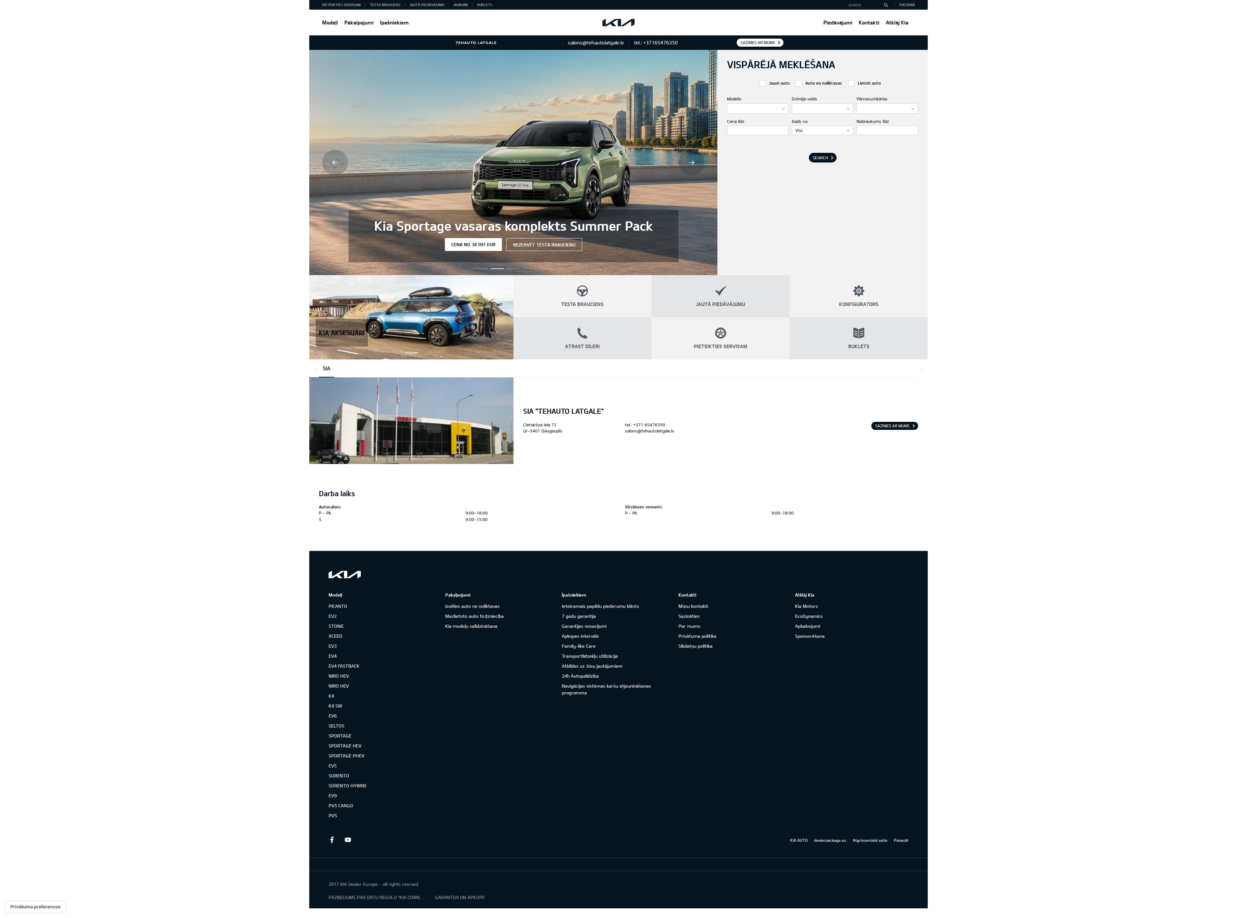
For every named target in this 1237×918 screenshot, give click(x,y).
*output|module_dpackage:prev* (317, 369)
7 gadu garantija (579, 616)
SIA (326, 368)
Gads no (800, 121)
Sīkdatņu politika (695, 646)
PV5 (333, 815)
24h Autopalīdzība (580, 676)
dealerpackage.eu (830, 840)
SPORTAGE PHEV (346, 755)
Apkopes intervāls (580, 636)
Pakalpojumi (359, 22)
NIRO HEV (339, 676)
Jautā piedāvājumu (427, 5)
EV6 (333, 716)
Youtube (348, 840)
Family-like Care (579, 646)
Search (820, 157)
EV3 (333, 646)
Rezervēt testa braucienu (465, 244)
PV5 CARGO (341, 805)
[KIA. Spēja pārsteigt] (345, 574)
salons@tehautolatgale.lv (649, 430)
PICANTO (338, 606)
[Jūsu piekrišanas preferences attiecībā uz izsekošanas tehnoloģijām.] (35, 907)
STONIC (336, 626)
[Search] (886, 4)
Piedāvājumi (837, 22)
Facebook (332, 840)
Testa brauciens (385, 5)
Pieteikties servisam (341, 5)
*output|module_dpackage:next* (920, 369)
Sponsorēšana (810, 636)
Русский (907, 5)
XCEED (335, 636)
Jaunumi (460, 5)
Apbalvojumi (807, 626)
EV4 (333, 656)
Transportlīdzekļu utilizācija (590, 656)
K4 (331, 696)
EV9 (333, 795)
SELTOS (336, 725)
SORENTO (339, 775)
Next (692, 162)
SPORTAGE (340, 735)
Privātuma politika (697, 636)
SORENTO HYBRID (347, 785)
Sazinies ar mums (758, 42)
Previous (335, 162)
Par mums (689, 626)
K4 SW (335, 706)
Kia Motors (806, 606)
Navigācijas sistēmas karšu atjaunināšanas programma (606, 689)
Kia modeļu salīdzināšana (471, 626)
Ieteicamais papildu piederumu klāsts (600, 606)
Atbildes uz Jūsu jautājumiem (592, 666)
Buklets (484, 5)
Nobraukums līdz (873, 121)
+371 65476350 (649, 424)
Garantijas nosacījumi (584, 626)
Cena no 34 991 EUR (394, 244)
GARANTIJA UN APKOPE (460, 897)
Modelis (734, 98)
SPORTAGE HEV (345, 745)
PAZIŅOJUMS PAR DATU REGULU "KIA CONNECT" (377, 897)
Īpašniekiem (394, 22)
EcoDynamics (809, 616)
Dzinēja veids (804, 98)
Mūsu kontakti (693, 606)
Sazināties (689, 616)
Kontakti (869, 22)
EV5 (333, 765)
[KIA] (618, 22)
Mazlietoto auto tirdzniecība (474, 616)
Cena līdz (735, 121)
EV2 (333, 616)
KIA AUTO (799, 840)
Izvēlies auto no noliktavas (472, 606)
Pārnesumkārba (872, 98)
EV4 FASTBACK (344, 666)
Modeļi (330, 22)
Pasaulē (901, 840)
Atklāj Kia (897, 22)
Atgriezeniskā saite (870, 840)
